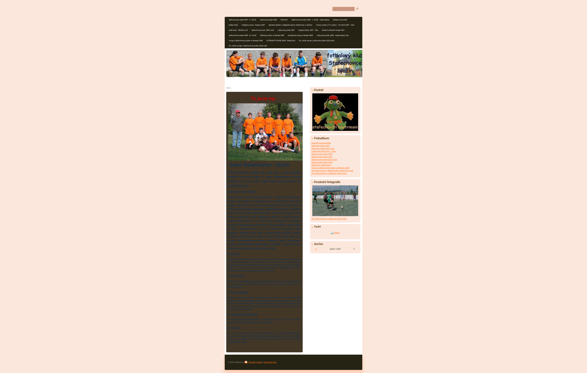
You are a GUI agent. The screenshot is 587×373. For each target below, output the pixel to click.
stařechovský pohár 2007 (322, 157)
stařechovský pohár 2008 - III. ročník (242, 35)
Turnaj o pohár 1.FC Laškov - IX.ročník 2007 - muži (335, 25)
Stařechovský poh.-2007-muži (262, 30)
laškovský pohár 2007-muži (323, 149)
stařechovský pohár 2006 (322, 154)
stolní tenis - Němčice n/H (238, 30)
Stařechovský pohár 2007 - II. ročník (242, 20)
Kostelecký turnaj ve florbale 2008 (300, 35)
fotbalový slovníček (340, 20)
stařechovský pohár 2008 (322, 162)
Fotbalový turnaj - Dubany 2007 (253, 25)
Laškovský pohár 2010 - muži (324, 151)
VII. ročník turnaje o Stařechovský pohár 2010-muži (248, 46)
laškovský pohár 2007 (321, 146)
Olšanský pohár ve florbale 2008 (272, 35)
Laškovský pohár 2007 (286, 30)
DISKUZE (284, 20)
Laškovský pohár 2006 (268, 20)
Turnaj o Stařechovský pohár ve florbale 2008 (246, 40)
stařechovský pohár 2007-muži (324, 160)
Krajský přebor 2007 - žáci (308, 30)
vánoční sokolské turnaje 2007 (333, 30)
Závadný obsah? (256, 362)
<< (316, 249)
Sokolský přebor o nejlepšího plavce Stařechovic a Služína (290, 25)
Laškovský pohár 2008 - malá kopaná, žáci (333, 35)
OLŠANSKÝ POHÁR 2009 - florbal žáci (280, 40)
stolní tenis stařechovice (321, 165)
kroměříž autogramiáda (321, 143)
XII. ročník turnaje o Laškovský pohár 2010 (329, 173)
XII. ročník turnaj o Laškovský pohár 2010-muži (316, 40)
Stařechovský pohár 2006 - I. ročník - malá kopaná (310, 20)
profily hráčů (233, 25)
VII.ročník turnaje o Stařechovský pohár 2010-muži (332, 171)
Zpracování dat (270, 362)
